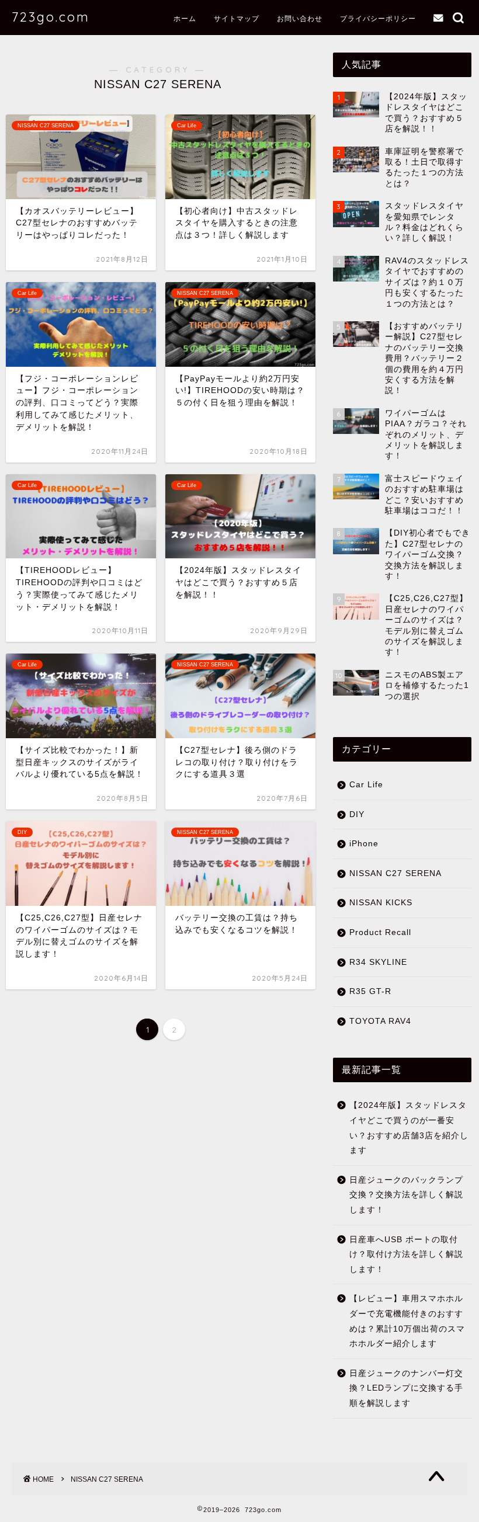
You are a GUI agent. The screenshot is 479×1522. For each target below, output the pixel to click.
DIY (357, 814)
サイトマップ (236, 18)
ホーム (184, 18)
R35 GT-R (370, 991)
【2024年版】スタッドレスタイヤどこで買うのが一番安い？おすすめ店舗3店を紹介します (408, 1128)
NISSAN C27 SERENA (395, 873)
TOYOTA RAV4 (380, 1021)
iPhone (364, 843)
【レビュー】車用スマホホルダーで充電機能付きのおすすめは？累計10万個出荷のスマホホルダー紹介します (407, 1321)
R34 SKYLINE (378, 962)
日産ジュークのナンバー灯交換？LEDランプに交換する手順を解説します (406, 1388)
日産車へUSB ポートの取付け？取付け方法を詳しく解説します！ (406, 1254)
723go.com (51, 17)
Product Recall (380, 932)
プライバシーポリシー (378, 18)
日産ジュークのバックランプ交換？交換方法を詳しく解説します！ (406, 1195)
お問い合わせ (299, 18)
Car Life (366, 784)
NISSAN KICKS (380, 902)
